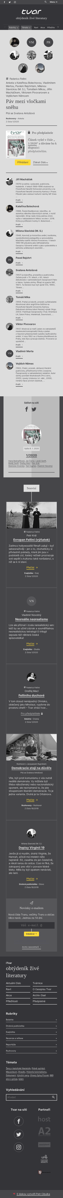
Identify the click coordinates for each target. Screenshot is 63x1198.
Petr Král (35, 463)
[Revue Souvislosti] (44, 1145)
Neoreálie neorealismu (31, 619)
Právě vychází (38, 1068)
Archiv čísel (39, 995)
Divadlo (21, 1072)
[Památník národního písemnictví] (44, 1159)
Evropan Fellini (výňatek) (31, 539)
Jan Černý (30, 461)
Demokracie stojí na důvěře (31, 768)
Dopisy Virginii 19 (31, 847)
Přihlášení (22, 162)
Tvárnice (38, 983)
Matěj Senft (13, 463)
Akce (42, 27)
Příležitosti (52, 27)
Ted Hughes (31, 466)
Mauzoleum (11, 1072)
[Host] (44, 1119)
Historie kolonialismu (36, 1072)
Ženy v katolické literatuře (18, 1068)
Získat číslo (39, 162)
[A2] (44, 1132)
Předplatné (39, 1001)
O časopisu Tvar (42, 989)
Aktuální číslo (13, 983)
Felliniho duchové (31, 695)
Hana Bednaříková (16, 461)
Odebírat (30, 934)
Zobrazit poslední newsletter (30, 940)
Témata (25, 27)
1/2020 (32, 143)
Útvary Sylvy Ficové (39, 1075)
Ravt (36, 27)
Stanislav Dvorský (16, 466)
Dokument (11, 1075)
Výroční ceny (23, 1075)
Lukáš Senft (41, 461)
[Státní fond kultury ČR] (44, 1172)
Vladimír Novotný (44, 466)
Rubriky (12, 27)
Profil (18, 200)
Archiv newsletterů (30, 947)
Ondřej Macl (25, 463)
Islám (21, 1079)
